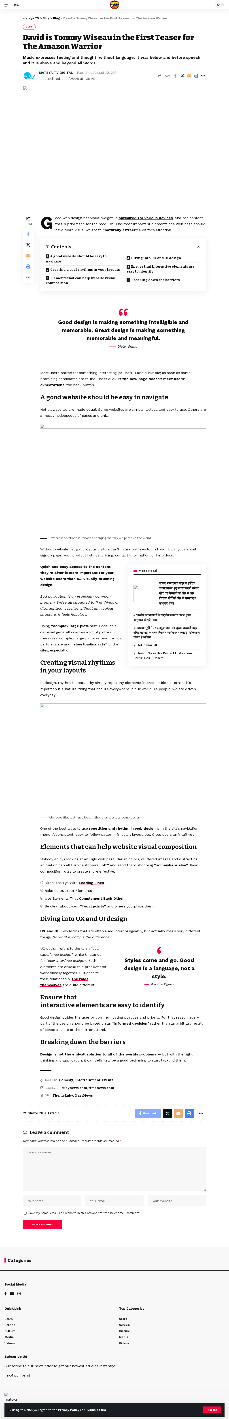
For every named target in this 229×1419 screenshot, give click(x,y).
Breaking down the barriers (155, 280)
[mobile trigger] (8, 5)
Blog (29, 26)
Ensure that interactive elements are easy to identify (161, 269)
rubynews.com (74, 1088)
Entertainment (87, 1080)
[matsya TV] (114, 4)
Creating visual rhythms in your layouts (85, 270)
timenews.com (101, 1088)
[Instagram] (19, 1294)
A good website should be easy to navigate (76, 258)
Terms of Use (96, 1410)
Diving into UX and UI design (156, 258)
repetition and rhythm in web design (122, 828)
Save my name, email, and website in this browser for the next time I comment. (84, 1213)
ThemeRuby (63, 1095)
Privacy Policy (68, 1410)
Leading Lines (91, 883)
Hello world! (146, 645)
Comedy (66, 1080)
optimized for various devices (146, 218)
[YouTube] (12, 1294)
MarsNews (83, 1095)
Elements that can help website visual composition (80, 280)
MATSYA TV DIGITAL (56, 73)
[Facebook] (5, 1294)
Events (107, 1080)
